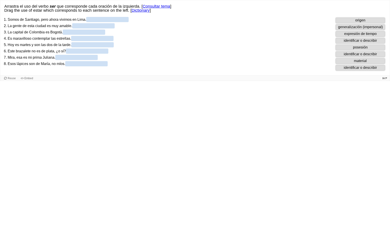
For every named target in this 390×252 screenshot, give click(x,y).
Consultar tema (156, 6)
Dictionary (141, 10)
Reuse (12, 78)
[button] (360, 20)
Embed (28, 78)
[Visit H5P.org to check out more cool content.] (385, 78)
